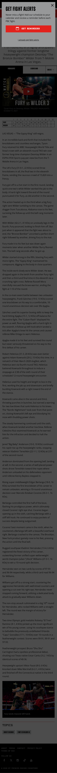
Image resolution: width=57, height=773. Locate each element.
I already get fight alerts (28, 40)
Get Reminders (30, 29)
